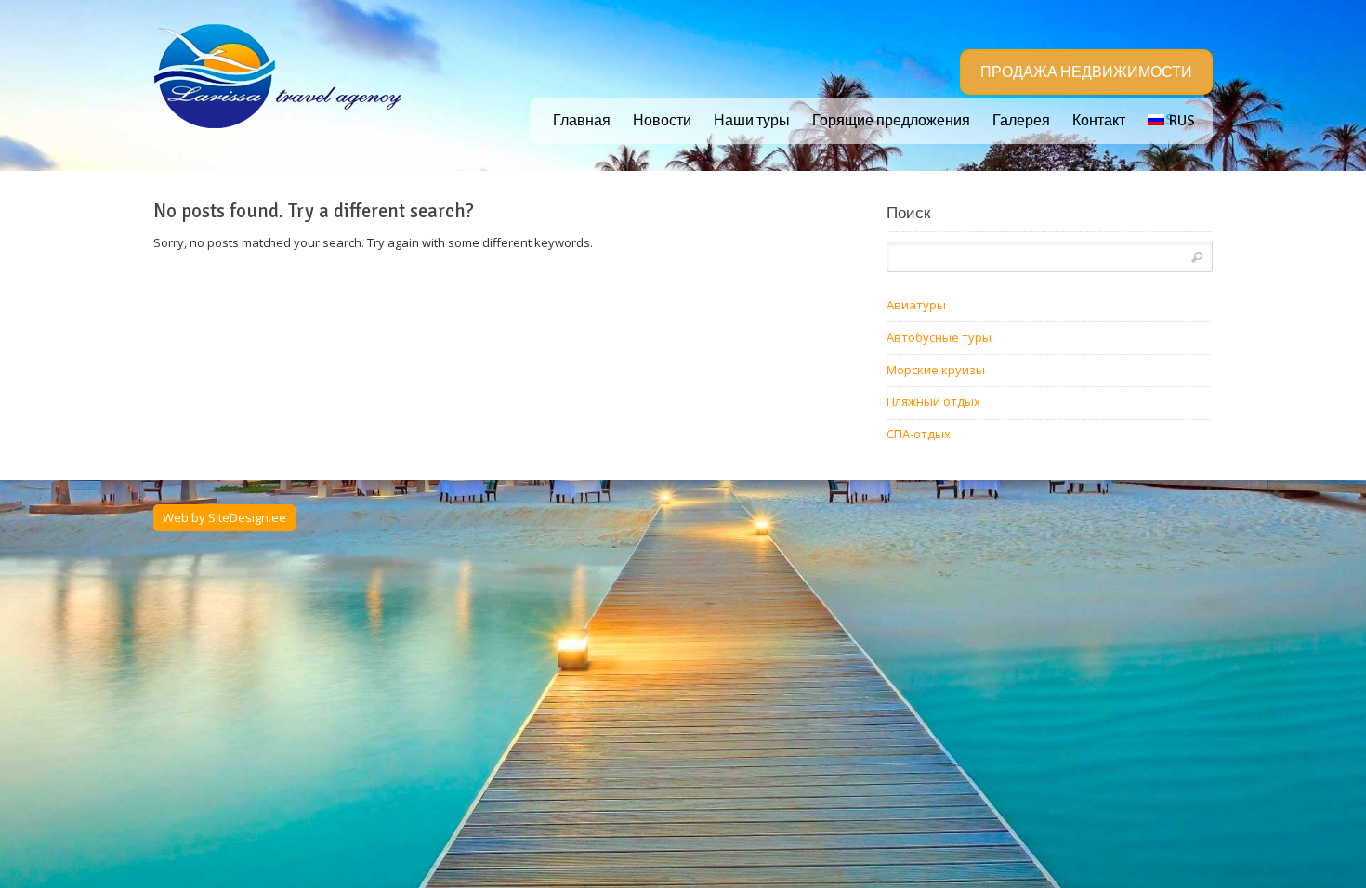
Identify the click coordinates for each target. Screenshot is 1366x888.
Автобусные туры (939, 337)
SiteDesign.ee (247, 517)
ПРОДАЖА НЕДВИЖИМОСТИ (1086, 72)
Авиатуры (916, 304)
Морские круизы (936, 369)
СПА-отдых (919, 433)
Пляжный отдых (933, 401)
